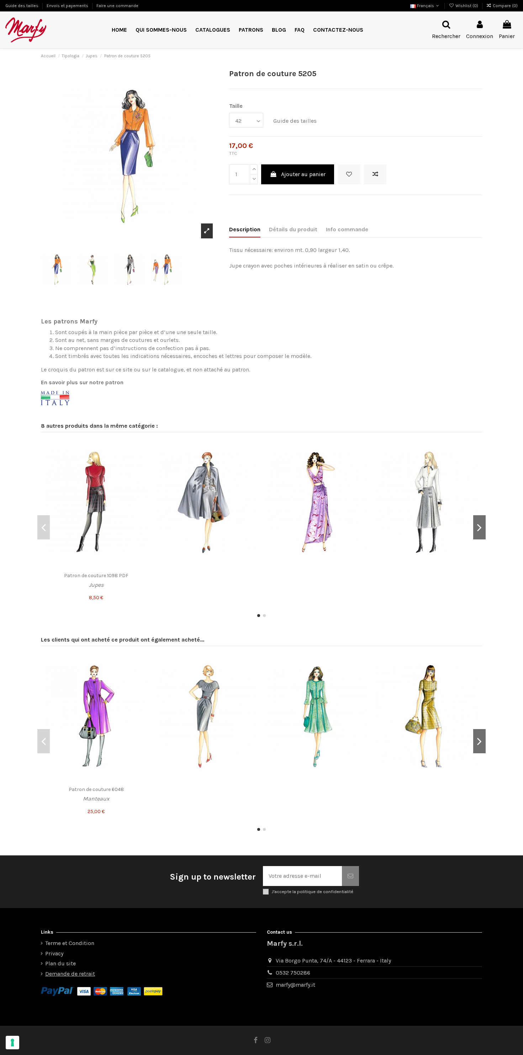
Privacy (54, 953)
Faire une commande (117, 5)
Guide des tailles (22, 5)
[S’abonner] (350, 876)
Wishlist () (466, 5)
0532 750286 (293, 972)
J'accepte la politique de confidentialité (312, 891)
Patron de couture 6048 (96, 789)
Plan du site (60, 963)
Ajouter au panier (303, 174)
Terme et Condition (69, 943)
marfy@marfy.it (295, 984)
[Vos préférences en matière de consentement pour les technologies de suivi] (12, 1042)
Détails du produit (293, 229)
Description (244, 229)
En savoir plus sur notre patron (82, 382)
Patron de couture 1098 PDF (96, 576)
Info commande (347, 229)
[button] (251, 30)
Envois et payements (68, 5)
